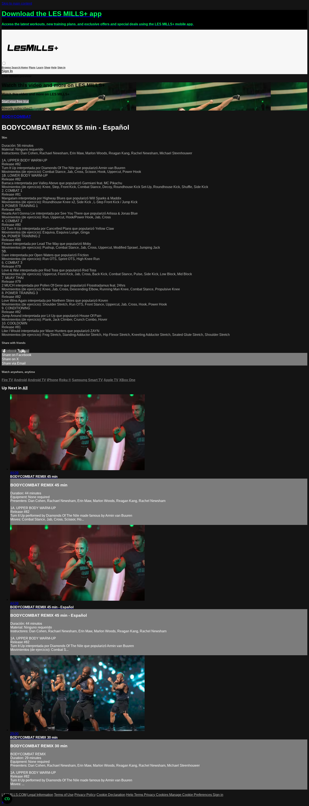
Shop (47, 67)
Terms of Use (64, 795)
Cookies (162, 795)
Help (54, 67)
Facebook (9, 351)
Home (24, 67)
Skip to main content (17, 3)
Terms (139, 795)
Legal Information (40, 795)
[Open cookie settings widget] (7, 799)
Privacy (150, 795)
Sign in (61, 67)
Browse (7, 67)
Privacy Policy (85, 795)
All (25, 388)
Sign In (7, 71)
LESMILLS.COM (14, 795)
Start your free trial (15, 101)
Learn (39, 67)
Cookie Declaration (110, 795)
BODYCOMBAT (16, 116)
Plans (32, 67)
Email (25, 351)
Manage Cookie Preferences (191, 795)
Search (16, 67)
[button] (4, 63)
